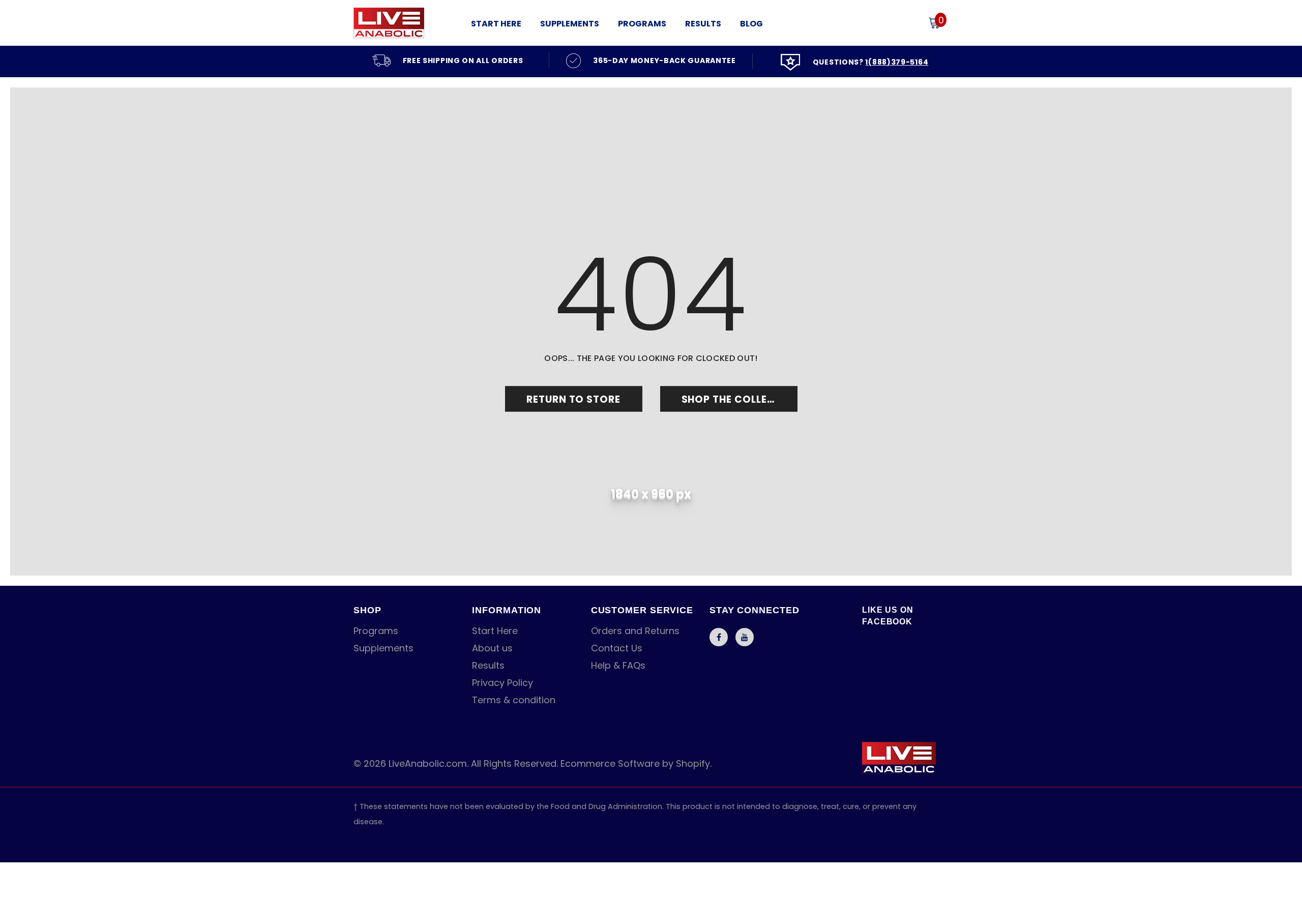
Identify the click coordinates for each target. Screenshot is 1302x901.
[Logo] (404, 23)
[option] (447, 60)
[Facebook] (718, 637)
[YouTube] (744, 637)
